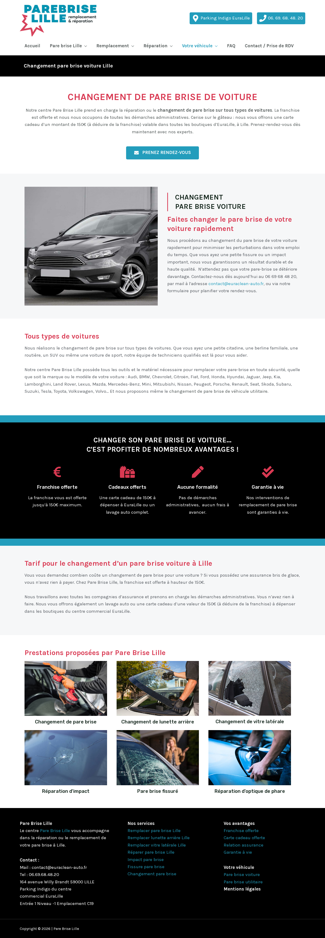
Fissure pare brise (146, 866)
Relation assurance (243, 845)
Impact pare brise (146, 859)
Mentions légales (242, 889)
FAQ (231, 45)
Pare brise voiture (242, 874)
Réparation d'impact (65, 791)
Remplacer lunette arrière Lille (159, 837)
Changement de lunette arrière (157, 722)
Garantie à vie (238, 852)
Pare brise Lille (66, 45)
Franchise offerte (241, 830)
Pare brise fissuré (157, 791)
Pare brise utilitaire (243, 882)
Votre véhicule (197, 45)
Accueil (32, 45)
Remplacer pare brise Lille (154, 830)
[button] (162, 152)
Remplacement (112, 45)
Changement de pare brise (66, 722)
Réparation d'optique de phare (249, 791)
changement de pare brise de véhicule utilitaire (218, 391)
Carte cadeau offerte (244, 837)
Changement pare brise (152, 873)
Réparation (155, 45)
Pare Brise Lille (55, 830)
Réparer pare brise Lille (151, 852)
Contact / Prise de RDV (269, 45)
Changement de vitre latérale (250, 721)
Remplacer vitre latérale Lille (157, 845)
